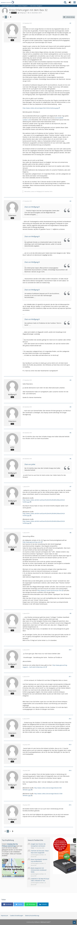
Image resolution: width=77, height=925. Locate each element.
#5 (70, 433)
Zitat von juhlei (30, 464)
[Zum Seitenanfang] (74, 922)
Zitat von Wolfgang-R (32, 207)
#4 (70, 407)
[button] (74, 2)
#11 (70, 676)
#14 (70, 770)
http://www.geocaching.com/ (32, 542)
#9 (70, 613)
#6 (70, 459)
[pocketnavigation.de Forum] (8, 2)
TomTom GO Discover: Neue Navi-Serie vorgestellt (40, 852)
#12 (70, 719)
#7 (70, 486)
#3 (70, 380)
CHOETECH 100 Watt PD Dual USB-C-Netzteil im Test (40, 880)
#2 (70, 201)
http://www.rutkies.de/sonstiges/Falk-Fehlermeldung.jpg (40, 108)
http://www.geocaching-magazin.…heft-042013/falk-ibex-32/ (45, 666)
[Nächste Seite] (10, 17)
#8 (70, 532)
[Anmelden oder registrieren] (70, 2)
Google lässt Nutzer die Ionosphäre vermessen (38, 845)
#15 (70, 805)
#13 (70, 744)
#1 (70, 23)
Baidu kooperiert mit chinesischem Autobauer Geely (39, 870)
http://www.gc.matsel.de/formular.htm (49, 590)
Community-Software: (38, 922)
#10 (70, 650)
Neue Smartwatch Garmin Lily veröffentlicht (39, 860)
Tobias (32, 848)
